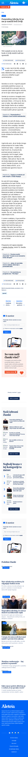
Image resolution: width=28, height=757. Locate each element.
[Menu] (5, 3)
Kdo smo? (14, 743)
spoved (4, 293)
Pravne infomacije (14, 746)
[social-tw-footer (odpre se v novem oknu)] (15, 733)
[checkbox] (3, 328)
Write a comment (14, 398)
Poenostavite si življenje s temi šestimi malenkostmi (14, 115)
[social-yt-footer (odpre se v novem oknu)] (9, 733)
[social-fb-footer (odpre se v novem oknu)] (12, 733)
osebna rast (6, 567)
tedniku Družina (8, 247)
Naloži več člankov (14, 453)
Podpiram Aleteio (10, 372)
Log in (19, 392)
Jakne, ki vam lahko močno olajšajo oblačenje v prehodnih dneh (13, 264)
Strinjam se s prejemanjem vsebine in (14, 328)
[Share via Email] (23, 63)
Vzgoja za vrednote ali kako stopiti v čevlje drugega (13, 175)
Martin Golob (6, 597)
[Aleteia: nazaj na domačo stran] (14, 2)
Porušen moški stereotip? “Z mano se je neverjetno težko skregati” (14, 255)
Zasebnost (14, 752)
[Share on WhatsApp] (25, 63)
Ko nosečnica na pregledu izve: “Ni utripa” (12, 273)
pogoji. (21, 328)
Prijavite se (7, 332)
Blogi (3, 12)
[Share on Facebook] (14, 63)
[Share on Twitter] (20, 63)
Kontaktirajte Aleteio (14, 749)
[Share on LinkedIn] (17, 63)
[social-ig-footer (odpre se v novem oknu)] (18, 733)
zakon (4, 623)
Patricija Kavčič (18, 24)
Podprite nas (4, 7)
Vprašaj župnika (7, 672)
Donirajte (14, 740)
